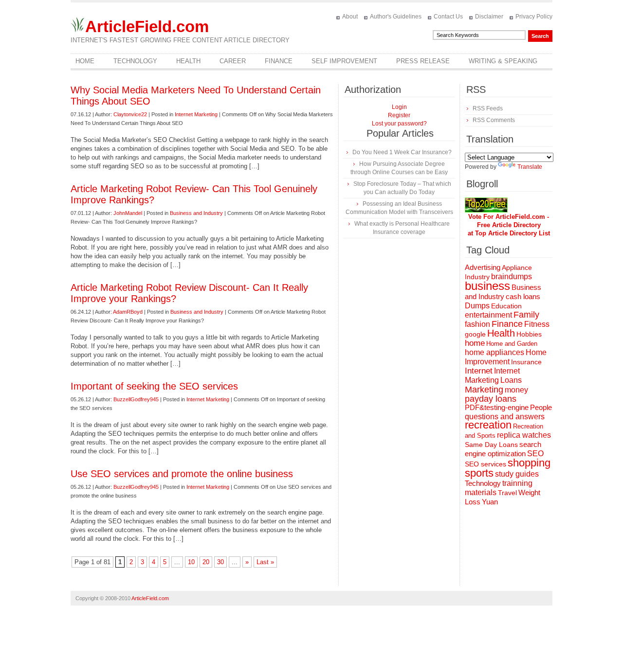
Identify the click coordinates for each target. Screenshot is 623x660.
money (516, 390)
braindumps (511, 276)
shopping (529, 463)
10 (191, 562)
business (487, 285)
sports (479, 473)
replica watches (524, 435)
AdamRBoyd (128, 312)
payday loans (490, 399)
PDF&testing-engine (497, 407)
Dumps (477, 306)
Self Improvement (344, 61)
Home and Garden (511, 343)
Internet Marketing (196, 114)
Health (188, 61)
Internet (479, 370)
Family (526, 315)
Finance (279, 61)
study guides (517, 473)
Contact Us (448, 16)
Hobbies (529, 334)
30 (220, 562)
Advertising (482, 267)
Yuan (490, 502)
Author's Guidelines (395, 16)
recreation (488, 425)
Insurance (526, 362)
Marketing (484, 389)
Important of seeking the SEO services (154, 386)
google (475, 334)
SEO (535, 453)
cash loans (523, 296)
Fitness (537, 324)
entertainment (488, 315)
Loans (511, 379)
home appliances (494, 352)
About (350, 16)
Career (233, 61)
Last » (265, 562)
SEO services (485, 464)
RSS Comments (494, 120)
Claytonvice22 (130, 114)
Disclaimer (489, 16)
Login (399, 107)
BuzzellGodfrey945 (136, 399)
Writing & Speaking (503, 61)
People (541, 407)
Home (84, 61)
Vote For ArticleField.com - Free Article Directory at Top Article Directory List (509, 225)
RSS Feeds (488, 108)
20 (205, 562)
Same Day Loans (491, 444)
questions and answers (505, 416)
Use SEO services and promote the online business (182, 473)
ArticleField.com (147, 27)
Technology (135, 61)
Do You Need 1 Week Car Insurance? (402, 152)
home (475, 343)
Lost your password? (399, 123)
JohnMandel (127, 213)
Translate (529, 166)
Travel (507, 493)
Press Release (423, 61)
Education (506, 306)
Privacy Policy (533, 16)
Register (399, 115)
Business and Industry (196, 213)
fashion (477, 324)
